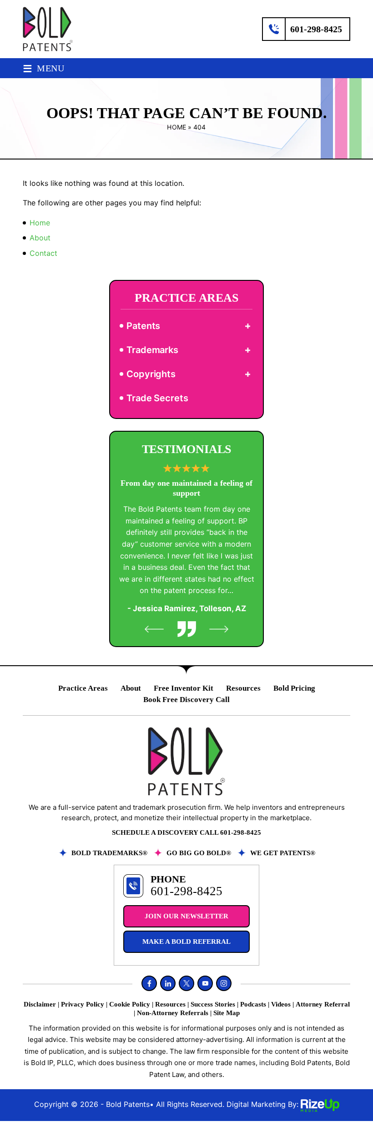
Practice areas (83, 688)
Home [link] (40, 222)
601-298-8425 (316, 29)
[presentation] (154, 629)
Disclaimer (40, 1004)
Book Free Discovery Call (186, 699)
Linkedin (168, 983)
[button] (247, 326)
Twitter (186, 983)
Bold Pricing (294, 688)
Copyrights (151, 374)
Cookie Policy (129, 1004)
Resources (243, 688)
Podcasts (253, 1004)
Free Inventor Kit (183, 688)
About (131, 688)
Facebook (149, 983)
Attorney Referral (323, 1004)
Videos (281, 1004)
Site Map (226, 1012)
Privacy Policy (82, 1004)
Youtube (205, 983)
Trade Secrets (157, 398)
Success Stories (213, 1004)
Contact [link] (43, 253)
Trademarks (152, 349)
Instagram (224, 983)
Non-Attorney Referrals (172, 1012)
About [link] (40, 237)
